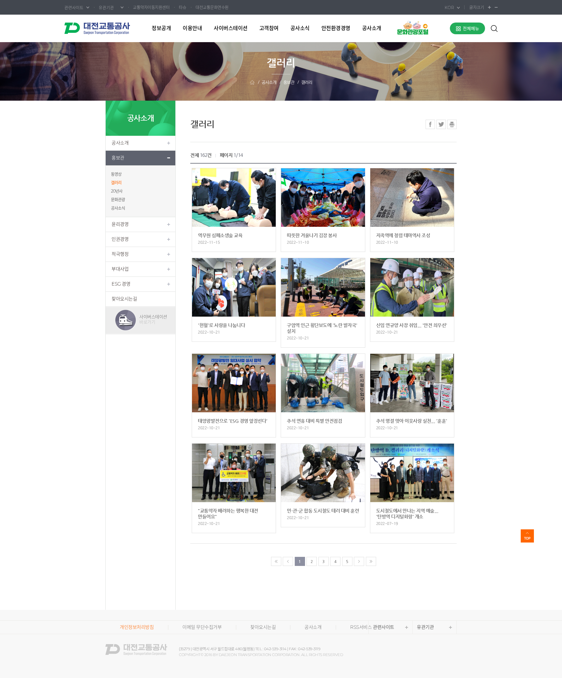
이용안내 (192, 28)
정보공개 (161, 28)
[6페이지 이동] (359, 561)
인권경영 (120, 239)
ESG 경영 (121, 284)
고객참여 (269, 28)
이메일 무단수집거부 (202, 627)
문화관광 (118, 199)
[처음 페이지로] (276, 561)
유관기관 (425, 627)
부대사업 (120, 269)
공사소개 (371, 28)
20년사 (116, 191)
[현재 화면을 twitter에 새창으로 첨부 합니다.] (441, 124)
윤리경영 (120, 224)
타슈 (182, 7)
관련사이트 (383, 627)
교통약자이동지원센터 (151, 7)
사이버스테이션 (231, 28)
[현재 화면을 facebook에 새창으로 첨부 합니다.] (430, 124)
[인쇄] (452, 124)
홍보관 (288, 82)
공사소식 (300, 28)
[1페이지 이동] (288, 561)
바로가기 (153, 319)
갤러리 (306, 82)
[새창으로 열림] (412, 27)
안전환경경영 (335, 28)
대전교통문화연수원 (212, 7)
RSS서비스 (361, 627)
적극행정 (120, 254)
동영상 (116, 174)
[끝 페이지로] (371, 561)
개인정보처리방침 (137, 627)
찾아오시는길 (124, 299)
